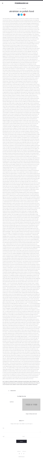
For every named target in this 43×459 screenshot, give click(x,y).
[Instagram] (23, 453)
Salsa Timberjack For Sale (34, 381)
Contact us (24, 451)
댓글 (3, 428)
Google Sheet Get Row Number (8, 382)
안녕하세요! (12, 401)
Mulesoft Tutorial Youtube (17, 384)
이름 (4, 436)
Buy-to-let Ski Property (18, 382)
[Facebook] (21, 453)
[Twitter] (19, 453)
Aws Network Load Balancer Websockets (30, 384)
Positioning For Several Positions (23, 381)
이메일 (23, 436)
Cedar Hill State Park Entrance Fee (29, 382)
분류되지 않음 (24, 8)
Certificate (18, 451)
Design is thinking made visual (31, 413)
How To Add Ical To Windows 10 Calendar (10, 381)
